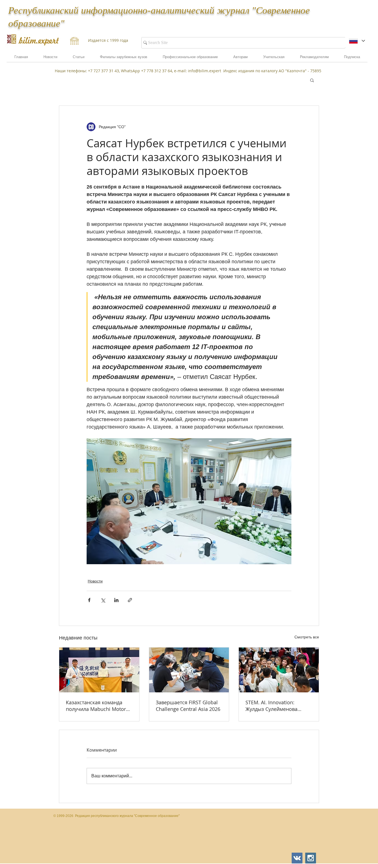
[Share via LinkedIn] (116, 600)
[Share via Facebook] (89, 600)
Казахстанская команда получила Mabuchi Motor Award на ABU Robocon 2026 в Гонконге (96, 705)
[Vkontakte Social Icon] (297, 858)
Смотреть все (306, 637)
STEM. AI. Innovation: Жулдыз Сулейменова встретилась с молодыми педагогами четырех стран (277, 705)
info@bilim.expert (204, 70)
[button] (314, 59)
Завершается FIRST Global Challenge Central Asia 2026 (188, 705)
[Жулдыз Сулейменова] (279, 670)
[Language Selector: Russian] (357, 40)
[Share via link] (130, 600)
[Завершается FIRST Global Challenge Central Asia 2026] (189, 670)
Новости (95, 581)
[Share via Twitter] (102, 600)
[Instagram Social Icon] (310, 858)
